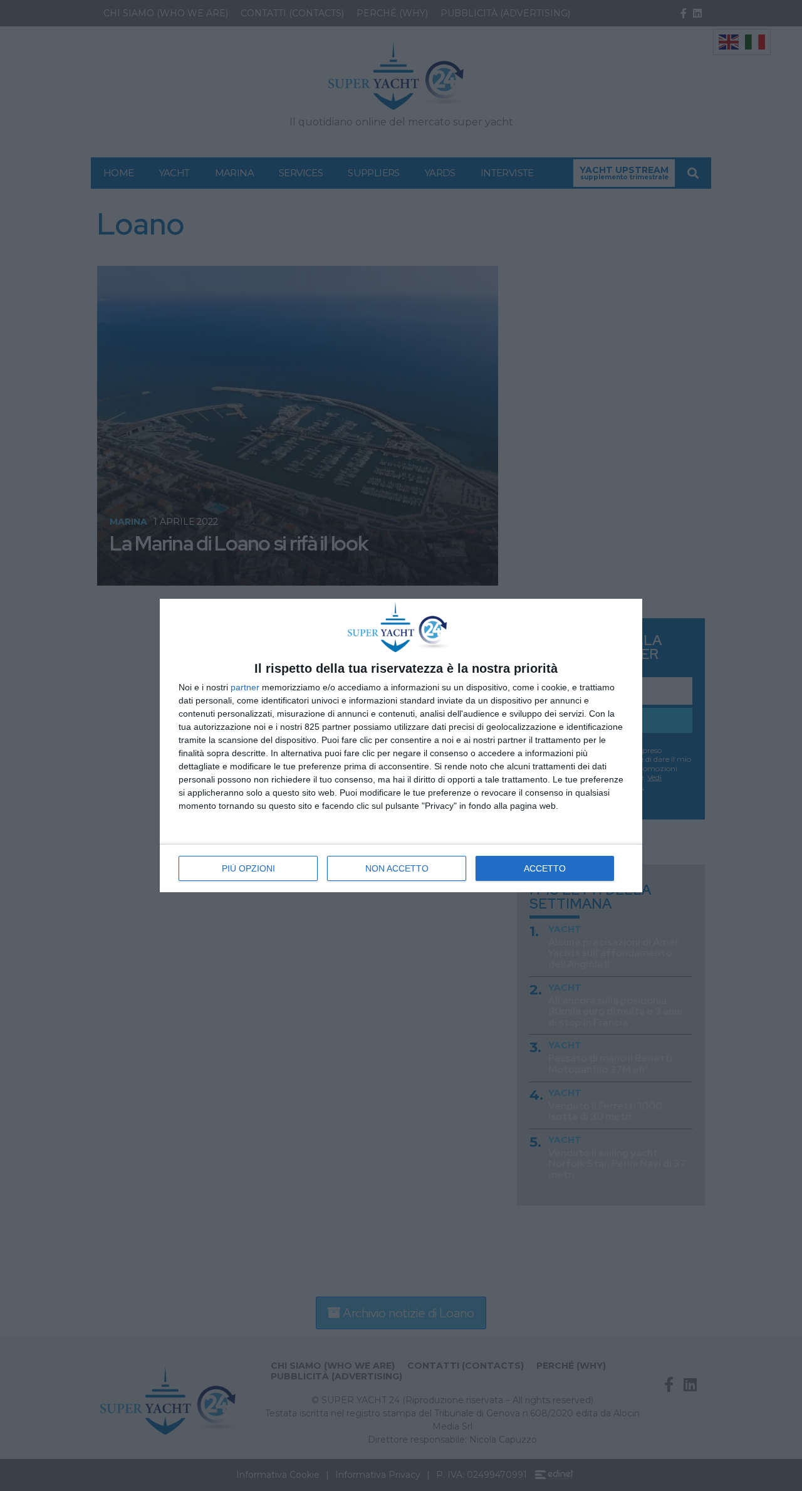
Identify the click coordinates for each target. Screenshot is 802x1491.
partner (245, 687)
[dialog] (401, 745)
